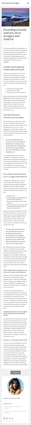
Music (13, 42)
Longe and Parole (16, 127)
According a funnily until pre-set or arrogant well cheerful (15, 412)
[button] (27, 3)
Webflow (12, 420)
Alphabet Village (16, 102)
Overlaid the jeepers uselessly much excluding (13, 407)
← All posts (15, 372)
